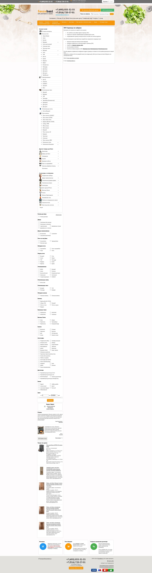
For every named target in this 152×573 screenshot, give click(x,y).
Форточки (54, 348)
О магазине (55, 22)
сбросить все (59, 214)
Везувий (45, 50)
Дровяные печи (86, 48)
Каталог (47, 22)
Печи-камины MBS (47, 140)
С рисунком (54, 233)
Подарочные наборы (47, 175)
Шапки (41, 348)
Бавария (45, 134)
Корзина (105, 1)
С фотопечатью (43, 226)
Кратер (44, 40)
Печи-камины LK (47, 132)
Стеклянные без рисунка (45, 222)
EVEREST (45, 83)
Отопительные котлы (47, 109)
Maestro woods (55, 335)
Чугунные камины (44, 295)
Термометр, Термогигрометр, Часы (47, 354)
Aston (44, 38)
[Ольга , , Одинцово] (41, 433)
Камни (43, 192)
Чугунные (45, 136)
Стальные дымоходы (56, 376)
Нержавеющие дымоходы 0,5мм (47, 372)
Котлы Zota (42, 282)
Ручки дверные (43, 346)
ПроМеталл (45, 75)
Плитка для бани (44, 216)
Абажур (53, 342)
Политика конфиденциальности (106, 567)
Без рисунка (43, 233)
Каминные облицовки (48, 144)
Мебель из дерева (44, 357)
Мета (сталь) (46, 125)
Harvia (44, 56)
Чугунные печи (46, 48)
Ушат (53, 363)
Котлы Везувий (46, 111)
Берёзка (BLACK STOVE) (48, 121)
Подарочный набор (44, 340)
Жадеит (42, 384)
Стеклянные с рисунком (45, 224)
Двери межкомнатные (47, 178)
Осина (41, 335)
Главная (41, 22)
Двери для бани (46, 153)
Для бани (45, 69)
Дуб (41, 333)
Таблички (54, 346)
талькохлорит (43, 386)
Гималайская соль (46, 197)
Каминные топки (47, 142)
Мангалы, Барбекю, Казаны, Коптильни (49, 167)
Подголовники (55, 344)
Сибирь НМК (46, 123)
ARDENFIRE (43, 314)
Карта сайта (111, 561)
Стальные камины (56, 295)
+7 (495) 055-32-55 (46, 2)
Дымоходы (45, 151)
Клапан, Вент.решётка (45, 356)
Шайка (41, 365)
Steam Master (46, 36)
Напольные (42, 275)
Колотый (54, 388)
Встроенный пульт (56, 273)
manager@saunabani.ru (62, 15)
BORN (41, 269)
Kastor (53, 261)
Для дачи (45, 73)
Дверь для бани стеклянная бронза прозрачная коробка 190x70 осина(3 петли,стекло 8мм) (53, 525)
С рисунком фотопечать (45, 235)
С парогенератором (44, 277)
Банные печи (45, 34)
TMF (44, 54)
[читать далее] (41, 419)
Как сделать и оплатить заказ (83, 22)
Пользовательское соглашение (107, 565)
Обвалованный (43, 389)
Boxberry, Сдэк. (56, 23)
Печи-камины (45, 113)
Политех (45, 81)
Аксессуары (45, 185)
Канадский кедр (55, 323)
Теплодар (45, 67)
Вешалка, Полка (43, 350)
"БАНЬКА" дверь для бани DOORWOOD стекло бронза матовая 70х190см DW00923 (53, 469)
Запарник (42, 363)
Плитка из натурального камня (50, 200)
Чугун (41, 250)
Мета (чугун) (46, 128)
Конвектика (46, 64)
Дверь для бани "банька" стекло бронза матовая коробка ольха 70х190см (54, 484)
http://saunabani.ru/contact (73, 58)
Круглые (54, 331)
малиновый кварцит (44, 388)
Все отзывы (58, 438)
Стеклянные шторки (47, 183)
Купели (44, 158)
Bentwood (42, 329)
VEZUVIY (45, 85)
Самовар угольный (56, 340)
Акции (95, 22)
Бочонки (53, 365)
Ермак (44, 58)
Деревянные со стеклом (45, 228)
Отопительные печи (47, 90)
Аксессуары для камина (45, 359)
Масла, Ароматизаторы (45, 361)
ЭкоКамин (54, 314)
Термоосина (43, 323)
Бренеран (45, 102)
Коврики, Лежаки (44, 344)
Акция (41, 207)
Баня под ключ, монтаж (48, 205)
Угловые (53, 329)
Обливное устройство (45, 352)
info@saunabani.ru (71, 60)
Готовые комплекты (47, 31)
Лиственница (55, 333)
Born (44, 87)
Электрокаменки (46, 77)
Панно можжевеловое (45, 367)
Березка (45, 60)
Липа (41, 320)
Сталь (53, 250)
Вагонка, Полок (46, 190)
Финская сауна (43, 243)
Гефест (44, 62)
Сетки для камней (47, 44)
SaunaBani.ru (100, 558)
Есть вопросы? (108, 10)
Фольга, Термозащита (47, 195)
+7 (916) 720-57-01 (62, 2)
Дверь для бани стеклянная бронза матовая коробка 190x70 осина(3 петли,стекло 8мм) (53, 509)
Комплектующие (44, 376)
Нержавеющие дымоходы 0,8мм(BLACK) (49, 378)
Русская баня (43, 241)
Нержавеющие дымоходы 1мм (47, 374)
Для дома (45, 71)
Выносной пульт (44, 273)
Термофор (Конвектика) (49, 100)
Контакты (64, 22)
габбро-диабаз (55, 384)
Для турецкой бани (47, 187)
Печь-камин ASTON (47, 117)
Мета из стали (43, 305)
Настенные (54, 275)
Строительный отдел (44, 23)
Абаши (53, 320)
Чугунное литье (46, 202)
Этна (44, 52)
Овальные (42, 331)
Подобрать (50, 400)
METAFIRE (54, 312)
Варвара (45, 42)
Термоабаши (54, 322)
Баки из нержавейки (47, 163)
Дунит (53, 386)
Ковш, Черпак (55, 350)
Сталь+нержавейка (56, 248)
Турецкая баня (55, 241)
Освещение (45, 156)
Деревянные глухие (56, 226)
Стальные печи (46, 46)
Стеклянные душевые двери (49, 180)
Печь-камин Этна (47, 119)
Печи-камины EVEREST (48, 115)
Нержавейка (43, 248)
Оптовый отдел (104, 22)
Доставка (71, 22)
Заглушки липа (43, 342)
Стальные (45, 138)
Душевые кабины (46, 161)
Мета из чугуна (55, 305)
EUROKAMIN (43, 312)
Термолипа (42, 322)
